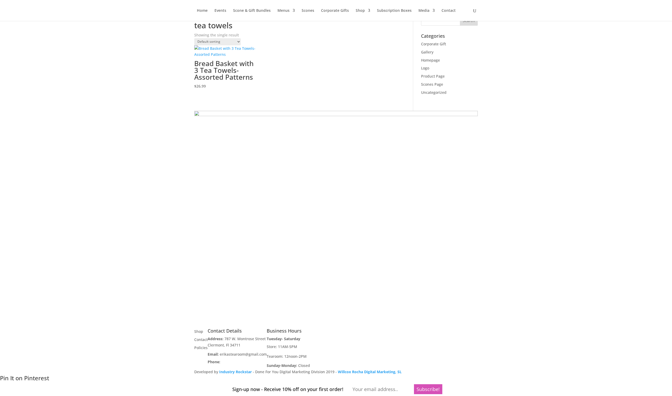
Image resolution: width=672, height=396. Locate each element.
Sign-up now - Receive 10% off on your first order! (287, 389)
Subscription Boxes (394, 11)
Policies (201, 347)
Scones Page (432, 84)
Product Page (433, 76)
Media (423, 11)
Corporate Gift (433, 43)
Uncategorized (434, 92)
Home (202, 11)
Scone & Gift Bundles (252, 11)
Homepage (430, 60)
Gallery (427, 52)
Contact (449, 11)
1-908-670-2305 (234, 361)
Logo (425, 68)
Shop (360, 11)
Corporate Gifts (335, 11)
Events (220, 11)
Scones (308, 11)
